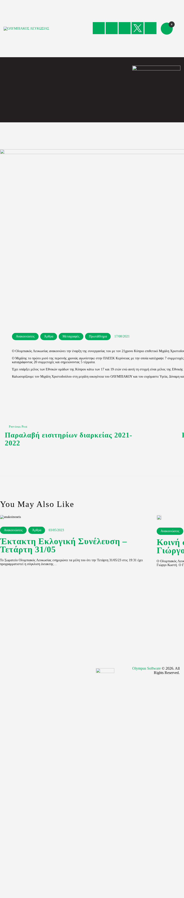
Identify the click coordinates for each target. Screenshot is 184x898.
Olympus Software (146, 668)
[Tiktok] (150, 28)
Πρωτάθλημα (98, 336)
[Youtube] (125, 28)
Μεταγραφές (71, 336)
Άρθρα (48, 336)
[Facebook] (99, 28)
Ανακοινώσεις (25, 336)
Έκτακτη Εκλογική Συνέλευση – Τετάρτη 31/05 (63, 545)
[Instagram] (112, 28)
